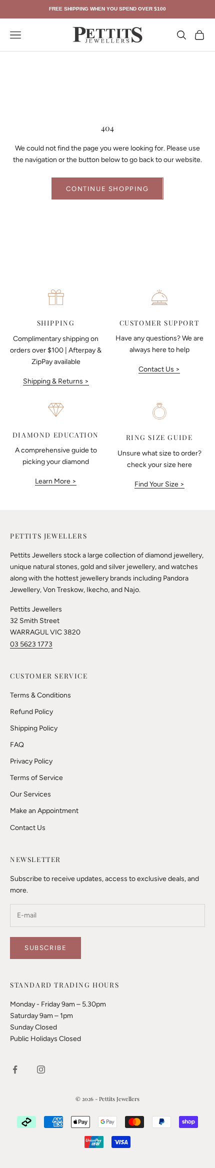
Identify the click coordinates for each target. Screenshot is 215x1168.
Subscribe (45, 948)
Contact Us (28, 828)
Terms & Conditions (40, 695)
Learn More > (55, 481)
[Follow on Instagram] (41, 1069)
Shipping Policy (34, 728)
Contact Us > (159, 369)
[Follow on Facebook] (15, 1069)
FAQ (17, 744)
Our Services (30, 794)
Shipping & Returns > (56, 381)
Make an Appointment (44, 810)
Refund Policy (31, 712)
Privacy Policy (31, 761)
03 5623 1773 (31, 644)
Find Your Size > (159, 484)
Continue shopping (107, 188)
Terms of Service (36, 778)
